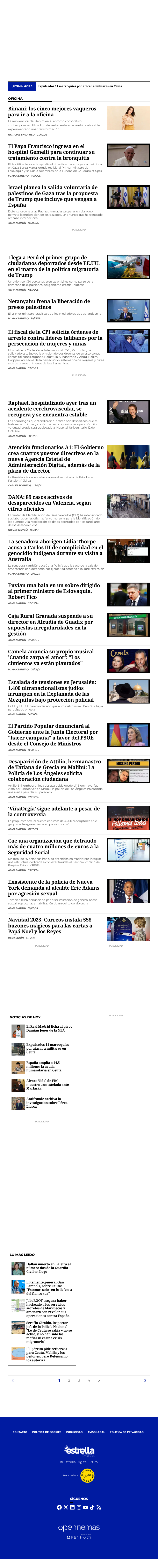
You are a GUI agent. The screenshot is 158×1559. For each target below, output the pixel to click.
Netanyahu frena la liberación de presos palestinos (49, 304)
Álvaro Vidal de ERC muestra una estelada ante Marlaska (47, 1084)
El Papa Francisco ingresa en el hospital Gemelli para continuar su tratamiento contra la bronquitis (51, 152)
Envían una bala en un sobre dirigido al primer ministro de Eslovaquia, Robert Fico (54, 591)
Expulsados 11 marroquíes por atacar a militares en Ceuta (47, 1048)
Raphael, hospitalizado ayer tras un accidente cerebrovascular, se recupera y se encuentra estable (52, 409)
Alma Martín (17, 222)
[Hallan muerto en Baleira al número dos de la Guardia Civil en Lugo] (18, 1269)
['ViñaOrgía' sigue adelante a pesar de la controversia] (128, 818)
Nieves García (18, 529)
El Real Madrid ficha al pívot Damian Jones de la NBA (49, 1028)
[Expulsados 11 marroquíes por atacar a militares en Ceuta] (18, 1049)
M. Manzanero (18, 175)
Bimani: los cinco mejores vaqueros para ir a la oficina (52, 111)
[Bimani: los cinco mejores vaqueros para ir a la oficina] (128, 118)
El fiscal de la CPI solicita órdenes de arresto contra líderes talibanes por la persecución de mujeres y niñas (55, 338)
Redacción (16, 937)
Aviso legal (96, 1432)
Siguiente (145, 1380)
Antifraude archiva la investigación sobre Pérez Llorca (46, 1103)
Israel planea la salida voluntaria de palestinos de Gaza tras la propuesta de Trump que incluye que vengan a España (53, 196)
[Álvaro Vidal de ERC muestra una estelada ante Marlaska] (18, 1085)
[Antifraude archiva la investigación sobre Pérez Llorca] (18, 1103)
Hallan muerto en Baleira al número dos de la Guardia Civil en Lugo (48, 1268)
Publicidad (74, 1432)
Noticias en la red (21, 134)
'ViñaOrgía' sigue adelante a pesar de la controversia (54, 811)
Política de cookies (46, 1432)
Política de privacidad (127, 1432)
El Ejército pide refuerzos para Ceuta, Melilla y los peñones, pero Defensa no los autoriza (46, 1354)
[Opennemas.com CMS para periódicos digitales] (79, 1532)
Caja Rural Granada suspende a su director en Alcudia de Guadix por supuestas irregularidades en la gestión (50, 625)
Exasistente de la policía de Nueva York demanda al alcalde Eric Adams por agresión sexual (53, 888)
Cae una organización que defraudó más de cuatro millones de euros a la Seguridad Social (53, 846)
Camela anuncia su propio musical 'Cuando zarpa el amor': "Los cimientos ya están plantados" (51, 657)
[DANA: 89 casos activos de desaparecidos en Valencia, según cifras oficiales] (128, 506)
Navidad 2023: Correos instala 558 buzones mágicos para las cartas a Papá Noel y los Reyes (50, 925)
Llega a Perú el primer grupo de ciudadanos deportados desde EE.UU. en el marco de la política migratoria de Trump (54, 266)
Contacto (20, 1432)
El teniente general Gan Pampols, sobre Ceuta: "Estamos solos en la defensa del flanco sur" (49, 1288)
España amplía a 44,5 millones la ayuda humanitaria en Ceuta (82, 86)
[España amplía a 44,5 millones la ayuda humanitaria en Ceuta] (18, 1067)
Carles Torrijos (20, 485)
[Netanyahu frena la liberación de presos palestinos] (128, 310)
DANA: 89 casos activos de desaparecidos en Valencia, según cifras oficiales (49, 503)
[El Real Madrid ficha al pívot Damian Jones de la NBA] (18, 1031)
